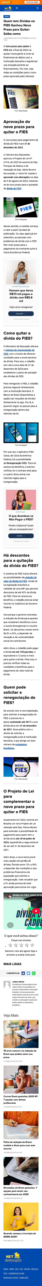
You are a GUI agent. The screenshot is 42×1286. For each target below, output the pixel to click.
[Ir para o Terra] (7, 2)
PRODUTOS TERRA (32, 2)
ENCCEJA (34, 1269)
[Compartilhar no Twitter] (28, 973)
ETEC (5, 1273)
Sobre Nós (23, 1278)
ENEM (11, 1269)
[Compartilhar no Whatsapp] (33, 973)
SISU (16, 1269)
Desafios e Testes (11, 1278)
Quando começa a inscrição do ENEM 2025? (20, 1235)
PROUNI (27, 1269)
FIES (21, 1269)
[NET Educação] (8, 8)
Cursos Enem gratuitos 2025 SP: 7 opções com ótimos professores (21, 1099)
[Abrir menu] (17, 8)
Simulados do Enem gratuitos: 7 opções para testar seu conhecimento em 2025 (20, 1191)
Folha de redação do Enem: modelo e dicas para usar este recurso (19, 1145)
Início (7, 16)
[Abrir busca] (37, 8)
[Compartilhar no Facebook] (23, 973)
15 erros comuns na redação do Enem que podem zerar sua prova (20, 1054)
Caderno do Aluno (16, 1273)
